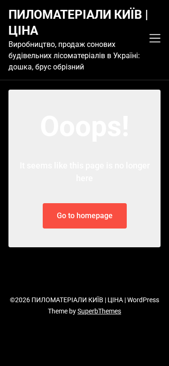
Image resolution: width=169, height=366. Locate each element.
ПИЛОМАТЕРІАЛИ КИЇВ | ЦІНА (78, 23)
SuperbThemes (99, 311)
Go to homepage (85, 215)
